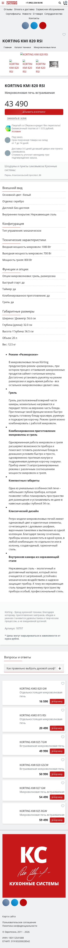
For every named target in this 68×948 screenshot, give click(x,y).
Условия (16, 131)
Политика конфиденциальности (19, 925)
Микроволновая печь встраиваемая (42, 792)
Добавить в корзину (34, 111)
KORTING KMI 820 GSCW (34, 765)
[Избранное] (64, 34)
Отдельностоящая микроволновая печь (41, 694)
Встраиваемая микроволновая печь (42, 746)
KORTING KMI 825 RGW (33, 811)
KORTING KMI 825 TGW (33, 742)
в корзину (57, 701)
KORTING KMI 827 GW (32, 788)
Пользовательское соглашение (19, 922)
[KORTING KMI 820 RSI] (34, 54)
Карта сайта (9, 916)
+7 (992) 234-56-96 (34, 3)
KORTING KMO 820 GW (33, 688)
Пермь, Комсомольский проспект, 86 (23, 175)
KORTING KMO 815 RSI (33, 715)
